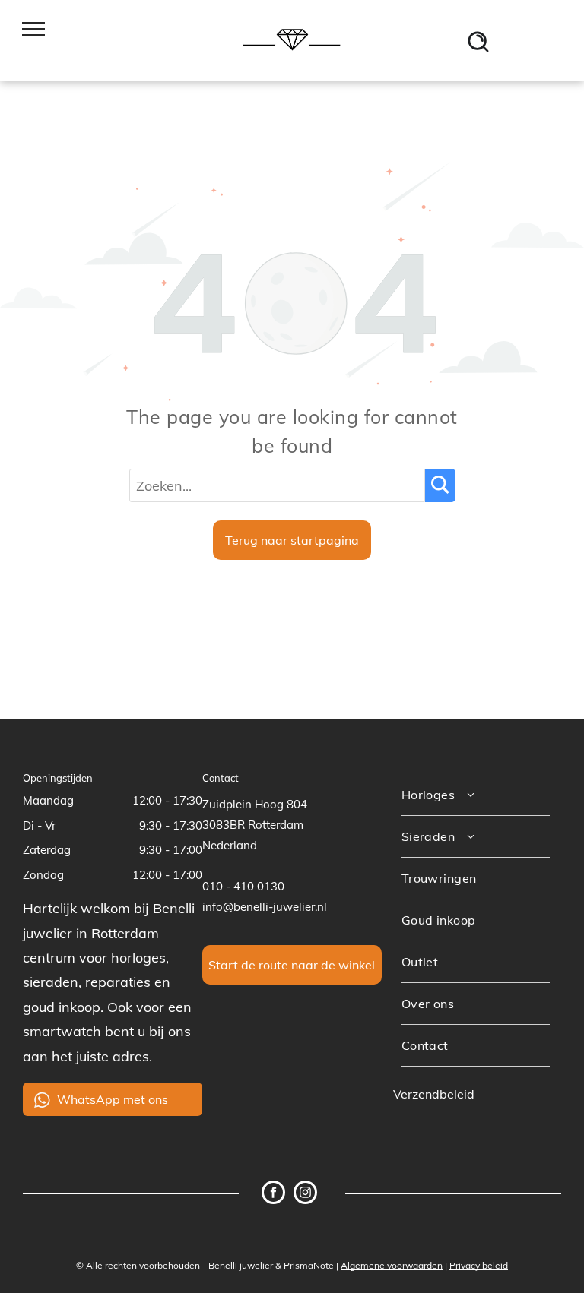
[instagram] (305, 1194)
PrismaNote (309, 1265)
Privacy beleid (478, 1265)
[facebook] (273, 1194)
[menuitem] (476, 795)
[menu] (33, 29)
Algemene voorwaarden (392, 1265)
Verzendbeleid (433, 1094)
